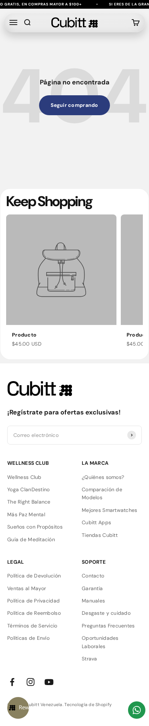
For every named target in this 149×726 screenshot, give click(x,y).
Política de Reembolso (34, 613)
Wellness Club (24, 477)
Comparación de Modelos (102, 493)
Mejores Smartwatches (109, 510)
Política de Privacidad (33, 600)
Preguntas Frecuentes (108, 625)
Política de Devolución (34, 575)
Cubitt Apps (96, 522)
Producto (24, 334)
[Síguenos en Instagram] (30, 682)
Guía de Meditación (31, 539)
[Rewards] (18, 708)
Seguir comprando (74, 105)
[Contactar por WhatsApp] (136, 710)
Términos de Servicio (32, 625)
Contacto (93, 575)
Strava (89, 658)
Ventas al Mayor (26, 588)
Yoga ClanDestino (28, 489)
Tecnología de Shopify (88, 705)
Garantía (92, 588)
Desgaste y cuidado (106, 613)
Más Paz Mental (26, 514)
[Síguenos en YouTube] (49, 682)
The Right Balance (29, 501)
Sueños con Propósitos (35, 526)
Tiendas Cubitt (100, 535)
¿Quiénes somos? (103, 477)
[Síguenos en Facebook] (12, 682)
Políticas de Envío (28, 638)
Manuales (93, 600)
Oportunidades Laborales (100, 642)
